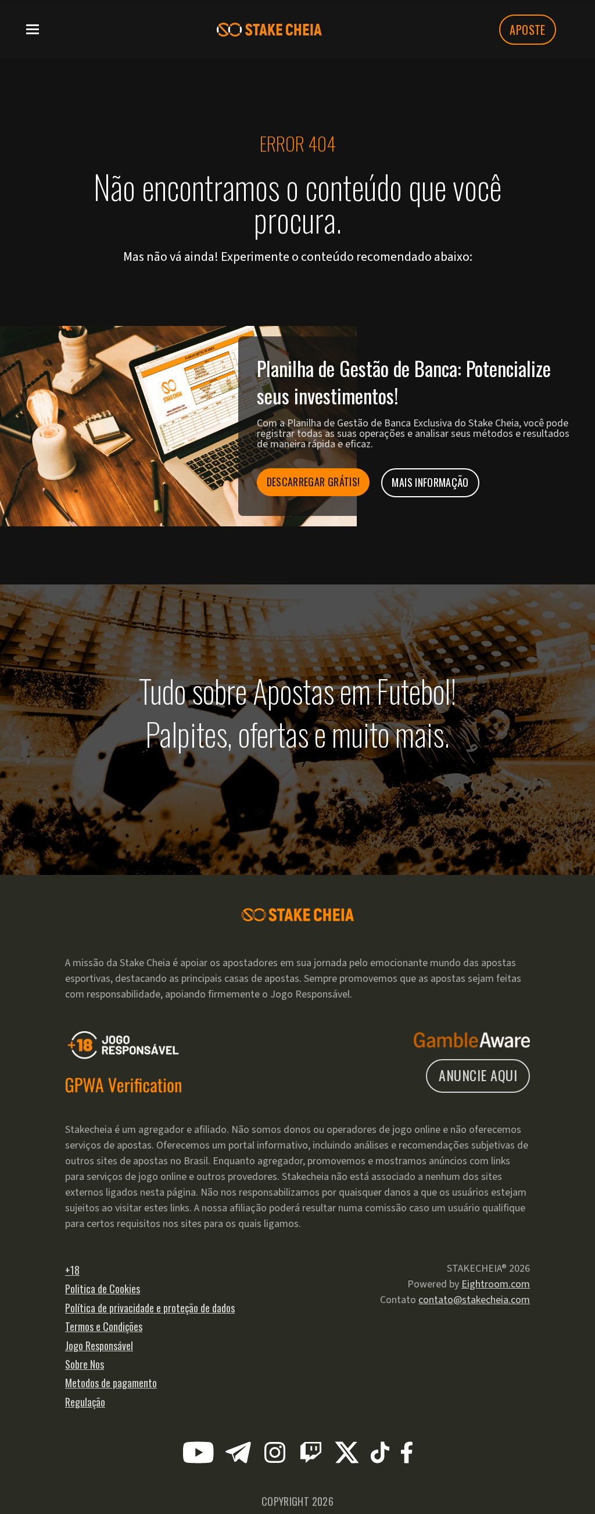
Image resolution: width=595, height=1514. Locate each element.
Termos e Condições (103, 1326)
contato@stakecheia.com (474, 1300)
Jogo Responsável (99, 1345)
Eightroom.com (495, 1284)
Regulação (85, 1401)
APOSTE (527, 29)
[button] (32, 28)
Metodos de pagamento (111, 1382)
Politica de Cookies (102, 1288)
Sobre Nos (84, 1364)
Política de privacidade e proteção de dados (150, 1307)
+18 (72, 1270)
